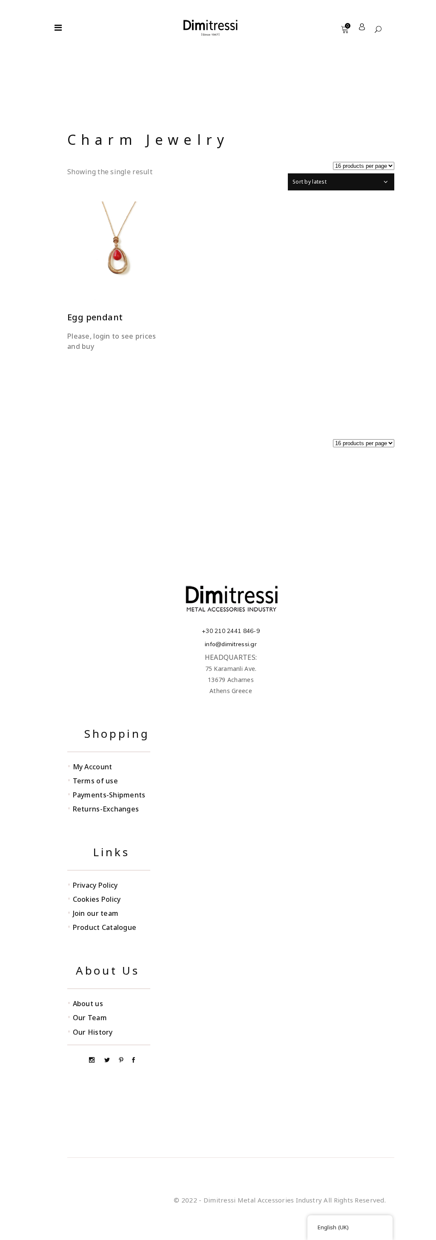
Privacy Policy (95, 885)
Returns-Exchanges (106, 809)
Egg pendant (95, 317)
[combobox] (341, 181)
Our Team (90, 1017)
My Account (92, 766)
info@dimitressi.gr (231, 644)
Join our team (96, 913)
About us (88, 1003)
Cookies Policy (97, 899)
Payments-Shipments (109, 795)
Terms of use (95, 780)
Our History (93, 1032)
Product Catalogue (105, 927)
